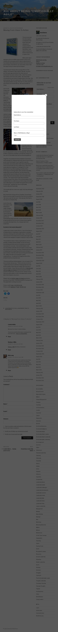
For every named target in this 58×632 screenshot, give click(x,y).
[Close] (46, 95)
